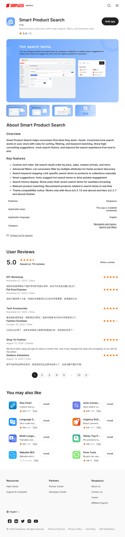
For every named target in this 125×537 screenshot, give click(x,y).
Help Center (12, 486)
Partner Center (56, 486)
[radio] (21, 260)
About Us (95, 486)
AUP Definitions (106, 529)
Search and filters (108, 227)
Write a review (107, 262)
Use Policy (91, 529)
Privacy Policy (75, 529)
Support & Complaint (16, 492)
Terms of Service (56, 529)
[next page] (71, 375)
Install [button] (46, 404)
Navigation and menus (105, 224)
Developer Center (57, 492)
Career (94, 497)
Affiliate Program (99, 503)
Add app (110, 21)
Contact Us (96, 492)
